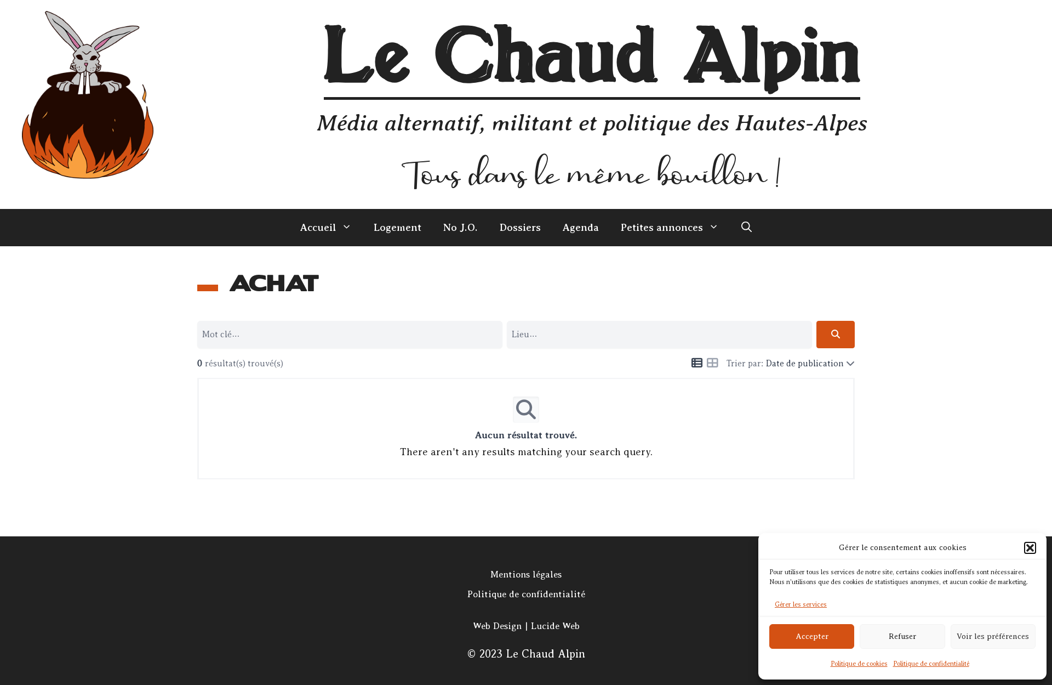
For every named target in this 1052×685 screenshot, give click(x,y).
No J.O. (460, 228)
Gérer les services (801, 604)
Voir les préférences (993, 636)
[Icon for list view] (696, 364)
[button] (1030, 547)
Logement (397, 228)
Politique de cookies (859, 663)
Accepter (812, 636)
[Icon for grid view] (712, 364)
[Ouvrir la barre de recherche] (746, 227)
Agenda (581, 228)
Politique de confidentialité (931, 663)
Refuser (902, 636)
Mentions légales (526, 574)
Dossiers (520, 228)
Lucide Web (555, 626)
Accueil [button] (318, 228)
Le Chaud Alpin (592, 59)
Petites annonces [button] (662, 228)
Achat (274, 284)
